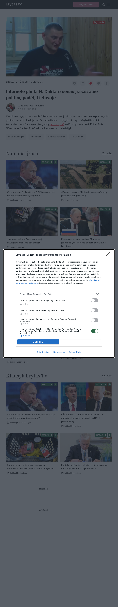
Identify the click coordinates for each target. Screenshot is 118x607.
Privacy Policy (75, 352)
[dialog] (59, 303)
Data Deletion (43, 352)
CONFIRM (38, 342)
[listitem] (59, 294)
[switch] (94, 300)
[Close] (109, 255)
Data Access (59, 352)
